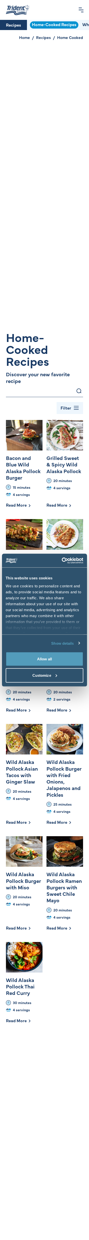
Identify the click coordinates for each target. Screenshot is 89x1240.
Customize (41, 675)
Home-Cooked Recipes (54, 24)
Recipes (13, 25)
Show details (62, 643)
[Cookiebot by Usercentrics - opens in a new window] (62, 560)
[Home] (17, 10)
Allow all (44, 659)
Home (24, 37)
